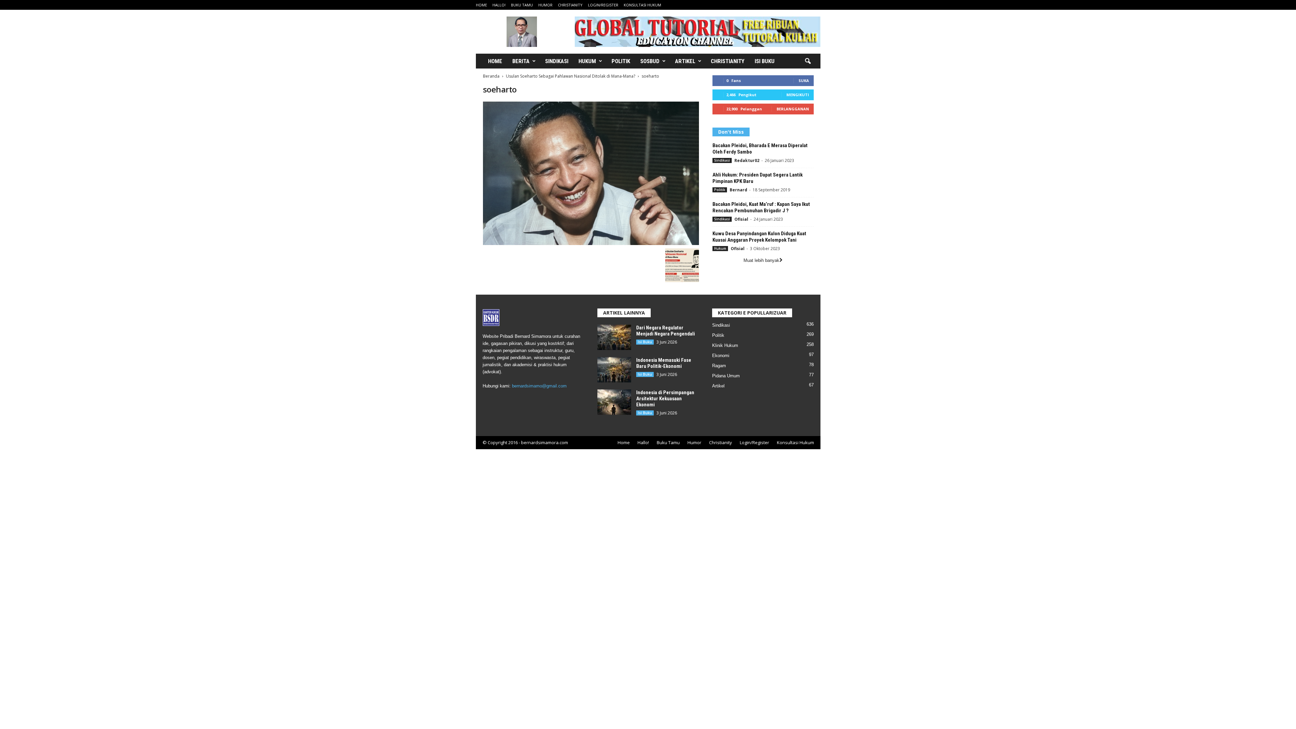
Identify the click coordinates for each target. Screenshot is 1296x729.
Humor (545, 4)
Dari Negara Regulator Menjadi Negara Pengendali (665, 331)
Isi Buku (765, 61)
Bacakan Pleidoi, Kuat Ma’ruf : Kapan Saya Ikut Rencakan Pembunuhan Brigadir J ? (761, 207)
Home (481, 4)
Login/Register (603, 4)
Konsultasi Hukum (642, 4)
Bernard (738, 190)
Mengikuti (797, 94)
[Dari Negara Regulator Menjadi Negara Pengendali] (614, 337)
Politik (621, 61)
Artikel (685, 61)
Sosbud (649, 61)
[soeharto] (591, 173)
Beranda (491, 76)
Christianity (570, 4)
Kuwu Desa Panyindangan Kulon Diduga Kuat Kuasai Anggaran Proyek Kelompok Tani (759, 237)
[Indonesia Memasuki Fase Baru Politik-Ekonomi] (614, 369)
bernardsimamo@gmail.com (539, 385)
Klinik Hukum (725, 345)
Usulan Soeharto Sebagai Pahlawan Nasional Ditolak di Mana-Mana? (570, 76)
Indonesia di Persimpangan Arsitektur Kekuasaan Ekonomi (665, 398)
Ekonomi (720, 355)
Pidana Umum (726, 375)
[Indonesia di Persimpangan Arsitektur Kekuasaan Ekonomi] (614, 402)
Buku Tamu (522, 4)
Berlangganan (793, 108)
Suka (804, 80)
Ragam (719, 365)
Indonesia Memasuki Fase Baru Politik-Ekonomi (663, 363)
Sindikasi (556, 61)
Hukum (587, 61)
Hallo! (499, 4)
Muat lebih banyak (761, 260)
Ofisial (741, 219)
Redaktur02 (746, 160)
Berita (521, 61)
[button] (807, 61)
